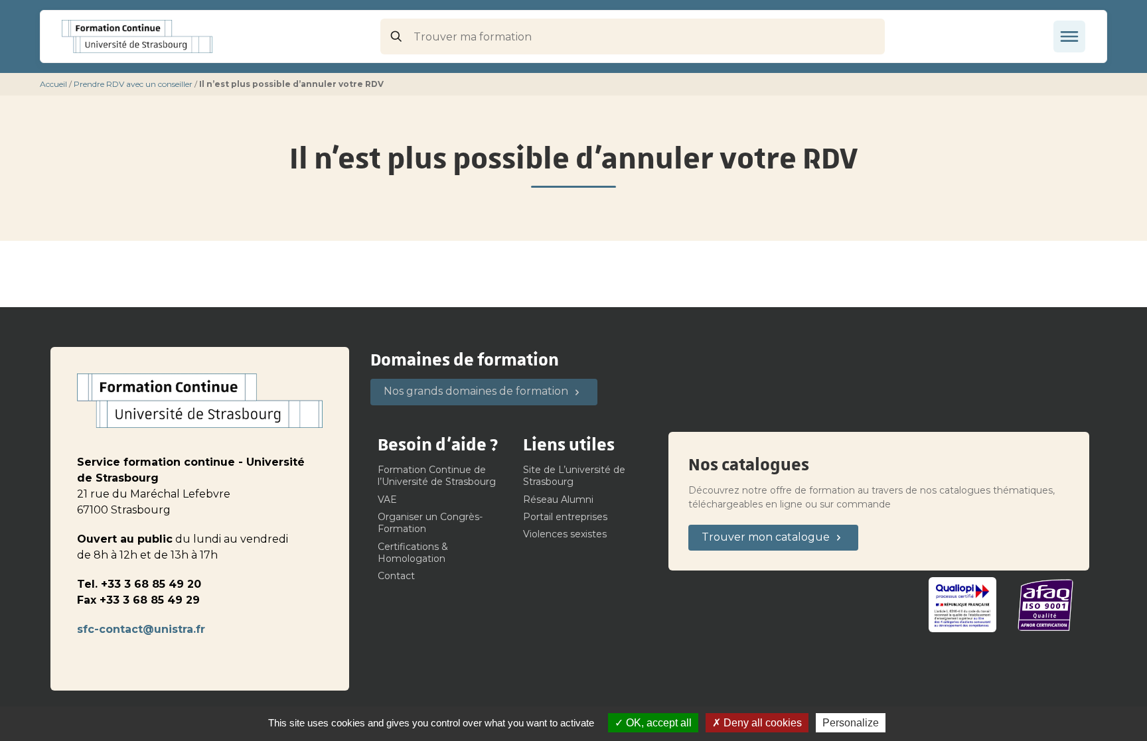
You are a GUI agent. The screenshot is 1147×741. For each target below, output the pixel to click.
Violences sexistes (565, 534)
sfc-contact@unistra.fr (141, 629)
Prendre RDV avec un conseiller (133, 84)
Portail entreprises (565, 517)
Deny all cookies (761, 722)
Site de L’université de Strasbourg (574, 476)
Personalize (850, 722)
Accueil (53, 84)
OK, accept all (657, 722)
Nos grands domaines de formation (476, 391)
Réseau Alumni (558, 499)
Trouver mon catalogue (766, 537)
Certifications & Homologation (413, 553)
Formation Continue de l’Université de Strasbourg (437, 476)
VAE (387, 499)
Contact (396, 576)
